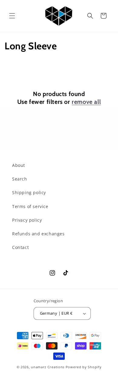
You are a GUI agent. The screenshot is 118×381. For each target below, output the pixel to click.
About (18, 165)
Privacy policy (27, 220)
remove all (86, 101)
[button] (12, 15)
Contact (20, 247)
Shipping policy (29, 192)
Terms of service (30, 206)
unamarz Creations (47, 367)
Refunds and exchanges (38, 234)
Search (19, 179)
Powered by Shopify (84, 367)
